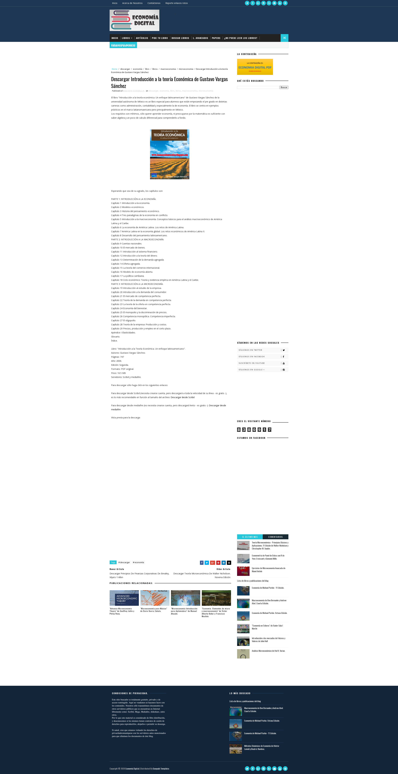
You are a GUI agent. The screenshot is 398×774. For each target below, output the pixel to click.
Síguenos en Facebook (252, 356)
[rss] (269, 3)
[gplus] (258, 3)
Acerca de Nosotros (132, 3)
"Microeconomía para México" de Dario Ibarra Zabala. (153, 609)
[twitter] (247, 3)
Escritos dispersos (123, 45)
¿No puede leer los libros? (240, 38)
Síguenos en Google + (252, 370)
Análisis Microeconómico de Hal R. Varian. (268, 650)
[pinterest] (285, 3)
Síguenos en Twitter (250, 350)
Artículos (142, 38)
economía (137, 69)
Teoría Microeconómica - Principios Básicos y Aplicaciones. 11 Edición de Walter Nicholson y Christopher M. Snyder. (270, 545)
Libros (126, 38)
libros (155, 69)
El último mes (250, 536)
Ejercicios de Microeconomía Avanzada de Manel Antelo (268, 569)
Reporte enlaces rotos (176, 3)
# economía (138, 562)
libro (147, 69)
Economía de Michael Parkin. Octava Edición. (269, 612)
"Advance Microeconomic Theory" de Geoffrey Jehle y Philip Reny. (122, 611)
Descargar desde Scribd (182, 397)
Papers (216, 38)
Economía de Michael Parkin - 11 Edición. (268, 587)
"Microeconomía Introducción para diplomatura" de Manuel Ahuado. (184, 611)
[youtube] (280, 3)
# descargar (124, 562)
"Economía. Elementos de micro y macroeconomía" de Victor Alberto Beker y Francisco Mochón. (216, 612)
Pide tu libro (160, 38)
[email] (274, 3)
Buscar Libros (180, 38)
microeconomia (186, 69)
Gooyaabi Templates (161, 768)
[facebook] (252, 3)
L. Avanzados (200, 38)
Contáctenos (154, 3)
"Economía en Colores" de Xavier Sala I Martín (267, 627)
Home (114, 69)
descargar (125, 69)
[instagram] (263, 3)
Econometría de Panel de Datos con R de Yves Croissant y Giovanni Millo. (268, 557)
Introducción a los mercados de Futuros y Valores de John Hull (268, 639)
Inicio (114, 3)
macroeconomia (168, 69)
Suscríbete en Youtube (252, 363)
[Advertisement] (231, 21)
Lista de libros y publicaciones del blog (252, 580)
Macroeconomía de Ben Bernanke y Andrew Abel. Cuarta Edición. (269, 602)
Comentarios (275, 536)
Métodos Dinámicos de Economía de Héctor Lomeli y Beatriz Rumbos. (261, 747)
